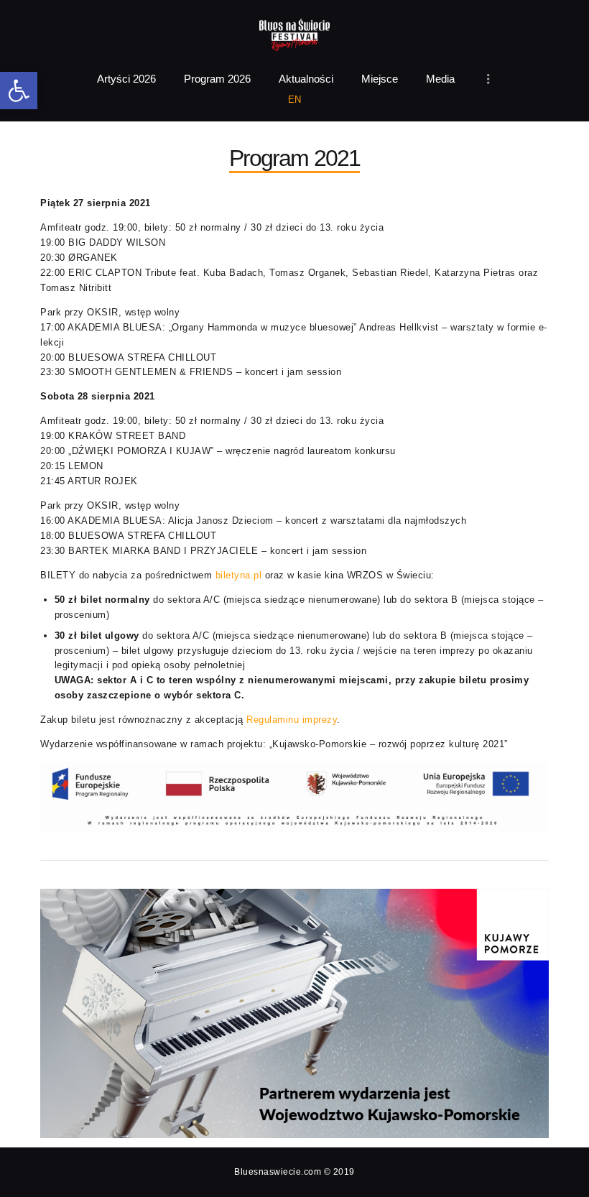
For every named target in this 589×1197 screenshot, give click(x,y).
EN (295, 99)
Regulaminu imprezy (291, 719)
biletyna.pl (238, 575)
